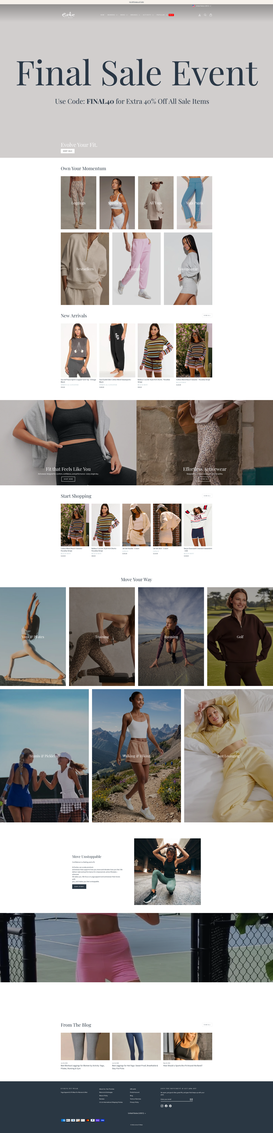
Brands (134, 15)
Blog (131, 1096)
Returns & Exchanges (106, 1092)
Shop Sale (67, 151)
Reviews (101, 1099)
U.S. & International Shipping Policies (111, 1102)
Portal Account (134, 1092)
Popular (161, 15)
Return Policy (103, 1096)
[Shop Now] (68, 442)
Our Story (79, 887)
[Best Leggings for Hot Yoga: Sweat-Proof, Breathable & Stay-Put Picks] (136, 1046)
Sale (171, 15)
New (102, 15)
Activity (147, 15)
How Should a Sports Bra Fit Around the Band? (182, 1065)
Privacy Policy (134, 1102)
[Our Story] (167, 871)
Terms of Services (135, 1099)
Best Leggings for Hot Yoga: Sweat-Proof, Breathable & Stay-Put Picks (135, 1067)
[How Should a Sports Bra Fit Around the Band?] (187, 1046)
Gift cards (133, 1089)
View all (207, 315)
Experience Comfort (136, 954)
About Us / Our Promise (106, 1089)
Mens (123, 15)
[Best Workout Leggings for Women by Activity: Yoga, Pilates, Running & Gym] (85, 1046)
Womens (112, 15)
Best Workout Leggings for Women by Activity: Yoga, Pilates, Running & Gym (83, 1067)
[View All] (204, 442)
